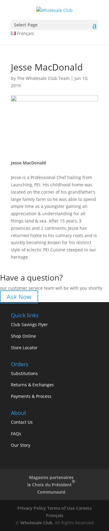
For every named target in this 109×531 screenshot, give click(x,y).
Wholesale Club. (37, 523)
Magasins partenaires (51, 477)
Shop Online (23, 336)
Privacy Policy (31, 508)
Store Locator (24, 347)
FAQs (16, 433)
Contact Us (22, 422)
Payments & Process (31, 396)
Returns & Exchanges (32, 385)
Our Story (20, 445)
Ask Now (19, 297)
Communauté (51, 492)
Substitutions (24, 373)
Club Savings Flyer (29, 324)
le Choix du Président (51, 483)
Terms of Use (61, 508)
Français (54, 515)
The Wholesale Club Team (43, 78)
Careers (84, 508)
